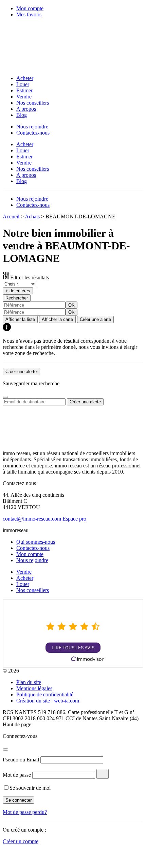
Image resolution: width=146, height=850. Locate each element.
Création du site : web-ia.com (47, 701)
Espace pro (74, 519)
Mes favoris (28, 14)
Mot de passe (17, 775)
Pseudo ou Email (21, 759)
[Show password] (102, 774)
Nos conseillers (32, 103)
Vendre (24, 96)
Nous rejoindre (32, 126)
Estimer (24, 90)
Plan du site (28, 682)
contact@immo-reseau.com (32, 519)
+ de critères (17, 290)
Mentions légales (34, 688)
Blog (21, 115)
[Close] (5, 397)
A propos (26, 109)
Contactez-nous (33, 133)
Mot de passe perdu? (25, 812)
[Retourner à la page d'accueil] (47, 66)
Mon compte (29, 8)
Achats (32, 216)
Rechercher (16, 297)
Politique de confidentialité (44, 694)
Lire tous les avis (73, 647)
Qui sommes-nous (35, 542)
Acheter (24, 78)
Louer (22, 84)
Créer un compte (20, 841)
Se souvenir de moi (30, 788)
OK (71, 305)
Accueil (11, 216)
